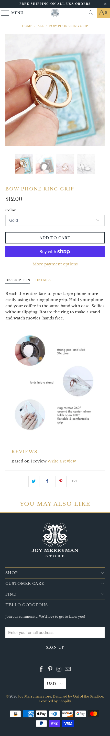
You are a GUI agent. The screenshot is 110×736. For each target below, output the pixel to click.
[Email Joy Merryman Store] (68, 669)
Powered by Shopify (55, 701)
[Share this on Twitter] (33, 481)
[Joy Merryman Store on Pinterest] (50, 669)
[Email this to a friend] (74, 481)
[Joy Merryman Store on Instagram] (59, 669)
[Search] (91, 13)
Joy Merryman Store (34, 696)
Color (10, 210)
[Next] (101, 90)
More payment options (55, 264)
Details (43, 280)
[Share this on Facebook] (47, 481)
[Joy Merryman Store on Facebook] (41, 669)
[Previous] (9, 90)
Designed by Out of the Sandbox (78, 696)
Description (17, 280)
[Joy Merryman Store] (55, 13)
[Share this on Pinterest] (61, 481)
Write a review (61, 461)
